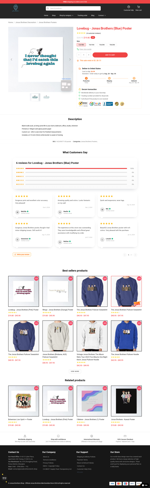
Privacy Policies (48, 463)
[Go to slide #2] (46, 97)
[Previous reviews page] (125, 255)
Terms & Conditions (49, 460)
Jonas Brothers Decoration (25, 22)
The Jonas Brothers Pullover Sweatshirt (92, 310)
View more (75, 371)
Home (10, 22)
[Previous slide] (11, 59)
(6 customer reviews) (93, 33)
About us (46, 457)
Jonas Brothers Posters (48, 22)
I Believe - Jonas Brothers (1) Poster (90, 419)
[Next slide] (70, 59)
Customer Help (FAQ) (84, 469)
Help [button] (146, 485)
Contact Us (81, 466)
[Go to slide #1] (35, 97)
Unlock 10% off (4, 478)
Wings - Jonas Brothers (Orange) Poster (57, 310)
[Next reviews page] (135, 255)
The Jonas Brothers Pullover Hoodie (125, 354)
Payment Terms (82, 460)
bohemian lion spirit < (20, 419)
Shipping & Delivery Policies (86, 457)
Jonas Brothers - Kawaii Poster (123, 419)
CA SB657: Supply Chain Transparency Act (57, 469)
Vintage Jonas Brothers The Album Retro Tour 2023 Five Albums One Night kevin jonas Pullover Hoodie (92, 357)
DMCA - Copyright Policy (51, 466)
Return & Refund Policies (85, 463)
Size (78, 41)
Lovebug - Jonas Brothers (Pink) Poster (23, 310)
